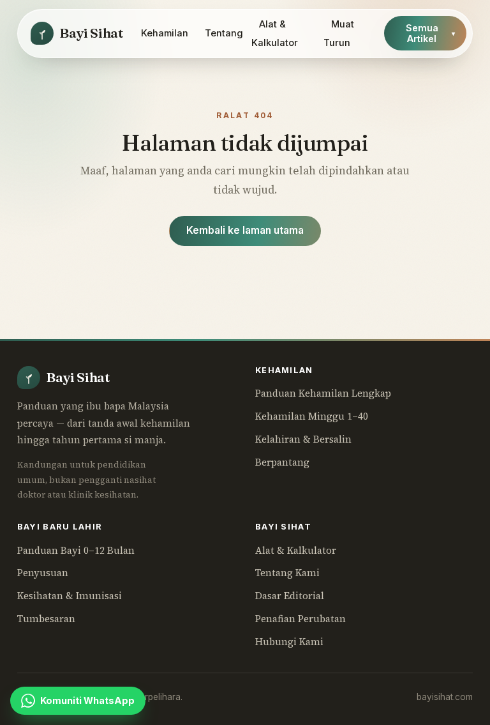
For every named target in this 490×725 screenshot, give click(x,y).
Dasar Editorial (289, 595)
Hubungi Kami (289, 641)
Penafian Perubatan (300, 618)
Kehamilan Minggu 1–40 (311, 416)
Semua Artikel (430, 33)
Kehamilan (164, 33)
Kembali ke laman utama (245, 230)
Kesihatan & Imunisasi (69, 595)
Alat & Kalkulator (274, 34)
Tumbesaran (46, 618)
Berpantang (282, 462)
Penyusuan (42, 572)
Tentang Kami (287, 572)
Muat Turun (338, 34)
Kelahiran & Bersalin (303, 439)
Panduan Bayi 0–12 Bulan (76, 550)
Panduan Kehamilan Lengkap (323, 393)
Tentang (224, 33)
